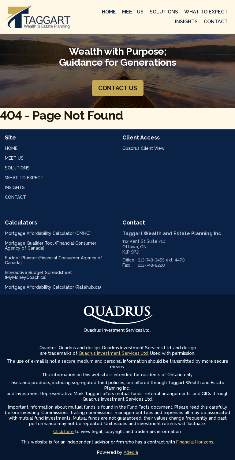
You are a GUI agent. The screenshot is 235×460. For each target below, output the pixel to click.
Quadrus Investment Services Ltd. (114, 353)
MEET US (133, 12)
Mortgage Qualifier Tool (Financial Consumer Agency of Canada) (50, 245)
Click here (63, 431)
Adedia (131, 452)
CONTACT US (117, 88)
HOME (109, 12)
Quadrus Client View (151, 148)
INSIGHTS (186, 21)
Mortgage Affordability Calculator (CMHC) (55, 233)
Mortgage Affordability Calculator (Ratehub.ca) (59, 287)
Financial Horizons (194, 442)
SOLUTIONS (164, 12)
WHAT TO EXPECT (206, 12)
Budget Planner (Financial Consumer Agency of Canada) (53, 260)
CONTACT (216, 21)
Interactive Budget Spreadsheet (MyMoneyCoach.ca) (38, 275)
